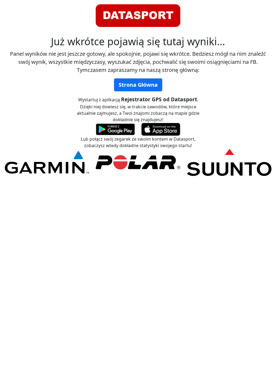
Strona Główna (138, 84)
